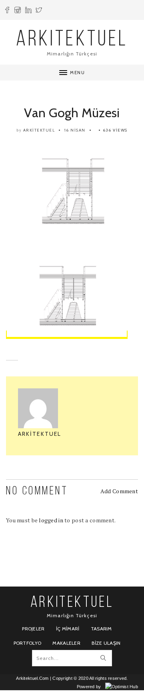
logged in (51, 520)
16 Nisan (75, 130)
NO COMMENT (37, 491)
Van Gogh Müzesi (72, 112)
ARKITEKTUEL (72, 40)
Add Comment (119, 491)
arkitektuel (39, 130)
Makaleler (66, 643)
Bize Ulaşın (106, 643)
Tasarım (101, 629)
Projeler (33, 629)
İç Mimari (68, 629)
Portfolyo (28, 643)
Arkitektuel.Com (32, 678)
